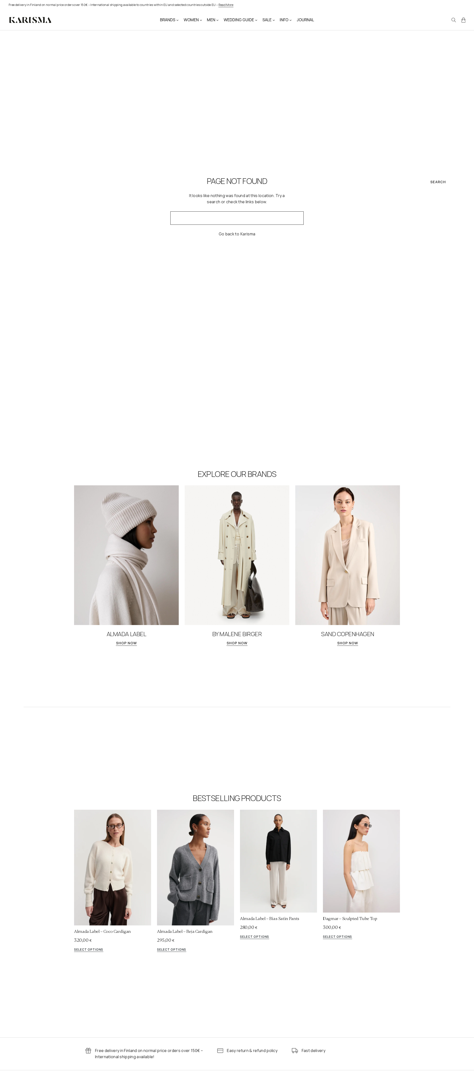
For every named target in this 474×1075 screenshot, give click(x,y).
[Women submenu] (201, 20)
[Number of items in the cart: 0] (463, 20)
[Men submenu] (217, 20)
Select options (88, 949)
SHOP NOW (126, 643)
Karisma (247, 234)
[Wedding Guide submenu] (256, 20)
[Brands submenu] (177, 20)
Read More (226, 5)
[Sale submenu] (274, 20)
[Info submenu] (290, 20)
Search (438, 181)
